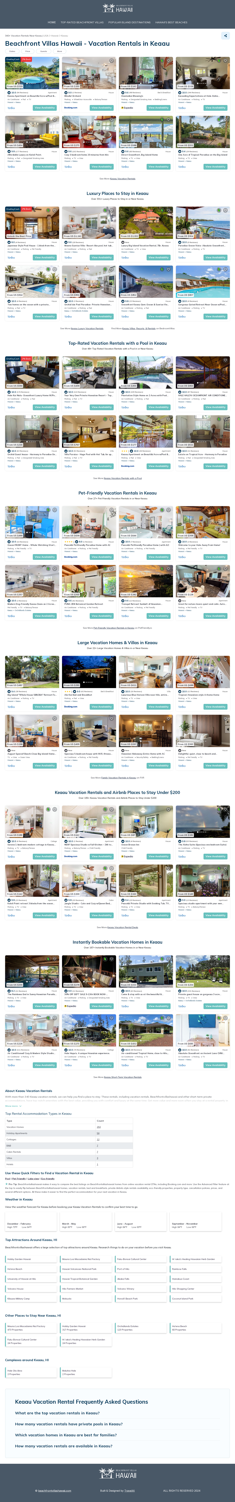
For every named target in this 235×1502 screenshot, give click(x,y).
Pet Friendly (19, 1178)
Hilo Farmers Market (72, 1288)
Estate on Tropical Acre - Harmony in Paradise (202, 454)
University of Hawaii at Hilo (22, 1278)
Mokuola (66, 1298)
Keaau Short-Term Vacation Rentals (123, 1077)
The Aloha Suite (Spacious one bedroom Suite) (202, 844)
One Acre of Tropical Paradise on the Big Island (202, 154)
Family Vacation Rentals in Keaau (118, 777)
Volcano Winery (125, 1288)
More (59, 51)
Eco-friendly (48, 1178)
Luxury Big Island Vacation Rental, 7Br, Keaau (144, 245)
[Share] (225, 36)
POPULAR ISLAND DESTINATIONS (129, 22)
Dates (12, 51)
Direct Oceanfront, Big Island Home (139, 154)
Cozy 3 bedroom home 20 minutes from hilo (86, 154)
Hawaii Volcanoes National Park (79, 1269)
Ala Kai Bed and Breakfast (78, 695)
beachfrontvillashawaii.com (54, 1490)
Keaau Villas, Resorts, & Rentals (139, 328)
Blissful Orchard (72, 96)
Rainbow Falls (179, 1269)
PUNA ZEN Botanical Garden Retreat (83, 604)
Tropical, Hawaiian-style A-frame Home (198, 695)
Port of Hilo (123, 1269)
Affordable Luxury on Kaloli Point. (25, 154)
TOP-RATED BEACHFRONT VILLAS (82, 22)
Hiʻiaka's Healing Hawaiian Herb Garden (193, 1259)
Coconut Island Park (182, 1298)
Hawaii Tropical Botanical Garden (80, 1278)
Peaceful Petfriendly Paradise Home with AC (87, 545)
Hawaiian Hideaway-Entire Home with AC (143, 754)
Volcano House (16, 1288)
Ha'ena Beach (15, 1269)
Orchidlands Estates (80, 311)
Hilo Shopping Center (183, 1288)
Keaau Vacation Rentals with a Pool (123, 478)
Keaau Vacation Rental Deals (122, 927)
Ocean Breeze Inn (130, 844)
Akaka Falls (123, 1278)
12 (98, 1139)
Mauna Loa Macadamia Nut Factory (81, 1259)
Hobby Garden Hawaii (19, 1259)
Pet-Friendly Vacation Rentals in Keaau (114, 627)
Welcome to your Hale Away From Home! (199, 545)
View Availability (45, 107)
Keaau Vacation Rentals (122, 178)
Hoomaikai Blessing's (132, 96)
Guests (43, 51)
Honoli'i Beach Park (127, 1298)
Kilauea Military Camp (19, 1298)
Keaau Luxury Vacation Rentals (87, 328)
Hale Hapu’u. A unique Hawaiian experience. (87, 1053)
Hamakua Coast (180, 1278)
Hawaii (10, 102)
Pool (7, 1178)
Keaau (18, 102)
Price (27, 51)
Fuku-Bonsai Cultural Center (131, 1259)
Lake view (33, 1178)
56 (98, 1133)
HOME (52, 22)
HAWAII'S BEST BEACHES (171, 22)
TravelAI (129, 1490)
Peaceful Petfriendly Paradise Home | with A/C (145, 545)
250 (99, 1127)
